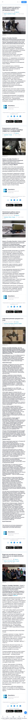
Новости (17, 12)
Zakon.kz (15, 595)
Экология (6, 323)
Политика (16, 323)
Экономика (10, 323)
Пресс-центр (13, 718)
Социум (13, 13)
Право (10, 217)
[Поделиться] (8, 116)
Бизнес (5, 13)
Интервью (24, 718)
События (19, 718)
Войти (24, 2)
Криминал (9, 13)
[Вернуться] (25, 712)
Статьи (16, 321)
